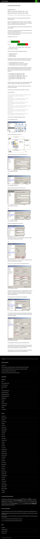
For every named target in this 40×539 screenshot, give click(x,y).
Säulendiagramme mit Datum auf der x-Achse (18, 12)
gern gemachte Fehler (34, 500)
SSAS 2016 (27, 503)
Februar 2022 (4, 421)
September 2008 (4, 488)
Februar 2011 (4, 462)
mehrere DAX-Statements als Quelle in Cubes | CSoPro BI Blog (12, 511)
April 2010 (3, 468)
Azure (2, 381)
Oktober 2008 (4, 486)
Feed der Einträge (4, 529)
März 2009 (3, 479)
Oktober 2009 (4, 473)
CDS (14, 499)
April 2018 (3, 436)
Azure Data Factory (5, 385)
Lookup (10, 501)
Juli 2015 (3, 442)
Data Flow (23, 499)
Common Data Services (5, 390)
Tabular (34, 503)
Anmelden (3, 527)
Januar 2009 (4, 483)
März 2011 (3, 460)
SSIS (31, 503)
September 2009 (4, 475)
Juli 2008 (3, 490)
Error (13, 500)
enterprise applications (9, 500)
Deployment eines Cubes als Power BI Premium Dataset (11, 372)
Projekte (3, 401)
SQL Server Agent (4, 403)
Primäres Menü (39, 1)
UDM (3, 504)
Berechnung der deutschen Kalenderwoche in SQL (14, 518)
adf (3, 499)
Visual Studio (4, 409)
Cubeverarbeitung (18, 499)
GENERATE (29, 500)
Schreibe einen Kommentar (26, 15)
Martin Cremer (18, 15)
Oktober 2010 (4, 464)
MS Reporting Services (11, 9)
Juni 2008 (3, 492)
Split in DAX (4, 365)
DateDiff (27, 499)
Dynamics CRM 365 (4, 500)
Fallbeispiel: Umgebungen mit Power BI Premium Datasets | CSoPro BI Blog (14, 513)
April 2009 (3, 477)
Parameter (21, 501)
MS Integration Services (5, 394)
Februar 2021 (4, 427)
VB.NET (3, 407)
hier (19, 342)
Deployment (32, 499)
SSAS (24, 503)
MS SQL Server (4, 398)
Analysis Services (10, 499)
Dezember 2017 (4, 440)
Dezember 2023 (4, 417)
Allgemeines (4, 379)
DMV (35, 499)
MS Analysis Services (5, 392)
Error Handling (17, 500)
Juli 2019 (3, 434)
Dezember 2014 (4, 449)
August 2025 (4, 416)
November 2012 (4, 455)
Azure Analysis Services (5, 383)
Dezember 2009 (4, 471)
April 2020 (3, 432)
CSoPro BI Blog (5, 1)
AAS (2, 499)
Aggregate (6, 499)
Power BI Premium (33, 501)
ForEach (27, 500)
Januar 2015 (4, 447)
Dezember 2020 (4, 429)
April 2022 (3, 419)
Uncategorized (4, 405)
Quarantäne (14, 503)
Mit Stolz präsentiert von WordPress (6, 537)
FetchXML (24, 500)
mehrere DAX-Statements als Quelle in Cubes (9, 370)
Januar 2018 (4, 438)
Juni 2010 (3, 466)
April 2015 (3, 445)
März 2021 (3, 425)
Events (22, 500)
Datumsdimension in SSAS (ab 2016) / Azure (30, 511)
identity (5, 501)
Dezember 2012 (4, 453)
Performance (25, 501)
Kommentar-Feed (4, 531)
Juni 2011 (3, 458)
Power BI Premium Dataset (6, 503)
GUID (3, 501)
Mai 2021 (3, 423)
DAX (29, 499)
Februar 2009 (4, 481)
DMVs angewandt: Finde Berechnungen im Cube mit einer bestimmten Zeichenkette (15, 367)
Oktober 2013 (4, 451)
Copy (15, 499)
